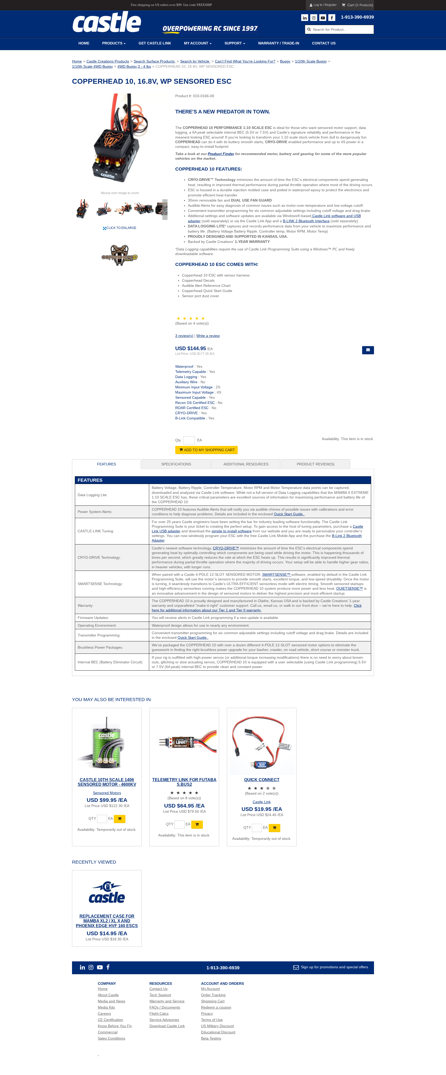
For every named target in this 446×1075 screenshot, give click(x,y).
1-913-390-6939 (357, 17)
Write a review (208, 336)
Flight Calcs (159, 1013)
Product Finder (221, 154)
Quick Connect (262, 780)
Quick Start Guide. (289, 514)
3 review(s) (184, 336)
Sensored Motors (107, 793)
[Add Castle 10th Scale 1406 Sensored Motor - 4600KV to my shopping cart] (119, 819)
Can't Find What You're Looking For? (245, 61)
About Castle (108, 995)
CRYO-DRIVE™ (226, 548)
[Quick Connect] (261, 742)
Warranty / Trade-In (278, 43)
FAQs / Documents (164, 1007)
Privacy (207, 1013)
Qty (178, 440)
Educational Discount (218, 1032)
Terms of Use (212, 1020)
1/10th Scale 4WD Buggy (92, 66)
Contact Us (324, 43)
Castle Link (262, 802)
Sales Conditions (111, 1038)
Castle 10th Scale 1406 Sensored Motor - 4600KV (107, 782)
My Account (196, 43)
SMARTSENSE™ (276, 574)
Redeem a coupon (216, 1007)
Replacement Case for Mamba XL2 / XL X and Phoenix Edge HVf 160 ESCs (107, 921)
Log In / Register (325, 5)
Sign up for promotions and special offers (334, 967)
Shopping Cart (213, 1001)
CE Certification (110, 1020)
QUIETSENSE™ (349, 588)
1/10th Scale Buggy (311, 61)
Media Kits (106, 1007)
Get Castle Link (155, 43)
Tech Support (160, 995)
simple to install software (232, 531)
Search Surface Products (155, 61)
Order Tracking (213, 995)
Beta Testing (211, 1038)
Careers (104, 1013)
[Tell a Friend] (368, 350)
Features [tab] (106, 464)
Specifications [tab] (176, 464)
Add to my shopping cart (209, 450)
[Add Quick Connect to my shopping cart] (274, 828)
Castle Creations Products (107, 61)
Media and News (111, 1001)
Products (112, 43)
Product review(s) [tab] (315, 464)
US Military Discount (217, 1026)
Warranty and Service (167, 1001)
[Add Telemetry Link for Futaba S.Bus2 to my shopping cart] (197, 824)
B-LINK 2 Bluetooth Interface (306, 221)
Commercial (107, 1032)
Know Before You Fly (115, 1026)
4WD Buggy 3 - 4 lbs (134, 66)
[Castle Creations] (107, 22)
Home (83, 43)
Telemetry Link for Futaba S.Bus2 (184, 782)
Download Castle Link (167, 1026)
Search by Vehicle (195, 61)
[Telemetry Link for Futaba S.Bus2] (184, 742)
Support (233, 43)
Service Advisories (164, 1020)
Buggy (285, 61)
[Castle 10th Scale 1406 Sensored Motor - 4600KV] (107, 742)
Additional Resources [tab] (246, 464)
